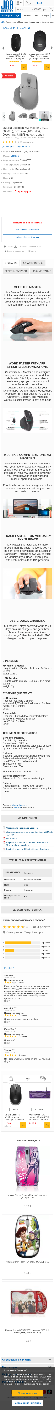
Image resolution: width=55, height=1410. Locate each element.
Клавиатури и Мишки (38, 22)
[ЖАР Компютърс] (7, 6)
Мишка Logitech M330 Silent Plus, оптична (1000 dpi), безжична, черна (39, 56)
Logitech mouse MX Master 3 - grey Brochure (27, 849)
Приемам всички (27, 1393)
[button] (3, 48)
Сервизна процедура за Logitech (22, 828)
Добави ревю (8, 146)
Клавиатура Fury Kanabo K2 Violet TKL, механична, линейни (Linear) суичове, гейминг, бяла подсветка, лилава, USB (39, 1117)
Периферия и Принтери (16, 22)
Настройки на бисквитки (27, 1403)
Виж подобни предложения (28, 229)
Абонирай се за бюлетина (27, 237)
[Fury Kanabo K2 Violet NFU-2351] (40, 1105)
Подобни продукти (16, 27)
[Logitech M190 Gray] (16, 1105)
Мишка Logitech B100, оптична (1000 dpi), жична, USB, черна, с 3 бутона (16, 56)
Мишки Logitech (19, 805)
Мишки (17, 807)
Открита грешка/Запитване (29, 247)
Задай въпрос (23, 146)
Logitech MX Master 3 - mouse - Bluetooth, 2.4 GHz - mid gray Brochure (28, 843)
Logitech (15, 156)
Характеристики (33, 263)
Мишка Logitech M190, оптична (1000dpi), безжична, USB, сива (14, 1117)
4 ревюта (29, 142)
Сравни (32, 251)
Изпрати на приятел (15, 251)
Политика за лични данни (36, 1384)
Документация (41, 271)
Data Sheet (11, 838)
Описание (11, 263)
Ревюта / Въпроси (16, 271)
